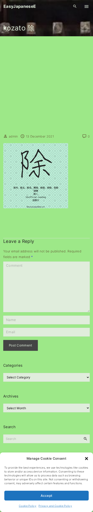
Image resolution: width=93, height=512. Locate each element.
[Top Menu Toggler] (86, 6)
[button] (86, 458)
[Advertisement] (46, 85)
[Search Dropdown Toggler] (75, 6)
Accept (47, 496)
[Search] (85, 438)
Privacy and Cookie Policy (55, 505)
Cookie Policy (27, 505)
